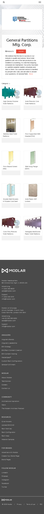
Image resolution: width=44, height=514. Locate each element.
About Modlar (7, 377)
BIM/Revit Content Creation (12, 350)
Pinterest (5, 476)
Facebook (5, 483)
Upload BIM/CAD (8, 425)
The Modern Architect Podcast (13, 408)
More (31, 74)
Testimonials (6, 381)
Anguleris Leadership (9, 343)
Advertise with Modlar (10, 452)
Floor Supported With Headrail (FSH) (32, 135)
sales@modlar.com (9, 291)
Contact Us (6, 388)
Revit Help (5, 436)
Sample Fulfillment (8, 364)
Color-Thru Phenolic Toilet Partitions (10, 233)
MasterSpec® (6, 357)
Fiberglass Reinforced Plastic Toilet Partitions (32, 233)
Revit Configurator (8, 432)
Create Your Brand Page (10, 456)
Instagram (5, 480)
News (4, 405)
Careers (4, 385)
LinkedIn (5, 472)
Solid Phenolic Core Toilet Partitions (32, 102)
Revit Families (7, 429)
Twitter (4, 487)
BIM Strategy (6, 346)
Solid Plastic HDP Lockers (31, 200)
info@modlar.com (8, 299)
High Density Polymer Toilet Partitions (10, 102)
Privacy (19, 504)
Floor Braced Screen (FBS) (10, 167)
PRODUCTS (9, 51)
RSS (41, 504)
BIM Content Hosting (9, 354)
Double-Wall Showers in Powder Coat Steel (10, 200)
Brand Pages (6, 459)
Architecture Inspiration (10, 401)
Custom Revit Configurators (12, 361)
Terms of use (31, 504)
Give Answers (7, 421)
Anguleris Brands (8, 339)
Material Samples (8, 439)
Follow (21, 51)
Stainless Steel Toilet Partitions (10, 135)
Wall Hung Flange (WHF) (31, 167)
